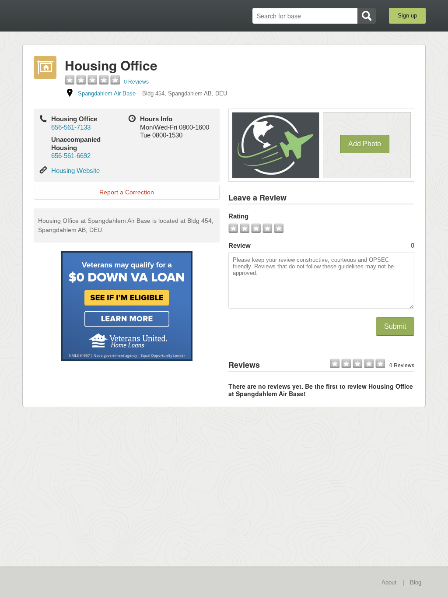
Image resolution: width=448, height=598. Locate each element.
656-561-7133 (71, 127)
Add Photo (364, 144)
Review (321, 245)
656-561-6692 (71, 155)
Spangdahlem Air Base (107, 93)
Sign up (407, 15)
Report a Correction (126, 192)
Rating (238, 216)
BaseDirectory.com (86, 15)
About (389, 582)
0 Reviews (136, 82)
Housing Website (75, 170)
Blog (415, 582)
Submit (395, 326)
